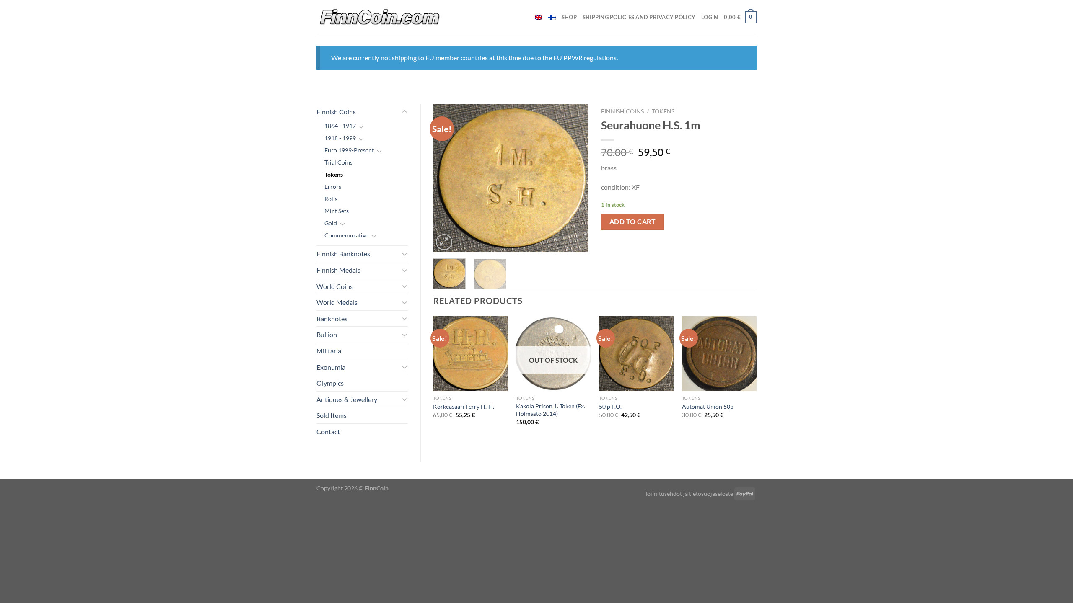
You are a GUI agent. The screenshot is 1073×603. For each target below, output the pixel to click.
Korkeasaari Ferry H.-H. (463, 406)
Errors (332, 186)
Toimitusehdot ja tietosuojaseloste (689, 493)
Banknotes (331, 318)
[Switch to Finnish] (552, 17)
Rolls (330, 198)
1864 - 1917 (340, 125)
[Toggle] (404, 112)
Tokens (333, 174)
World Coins (334, 286)
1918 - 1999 (340, 138)
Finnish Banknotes (343, 254)
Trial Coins (338, 162)
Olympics (330, 383)
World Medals (337, 302)
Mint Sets (336, 210)
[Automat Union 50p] (719, 353)
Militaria (328, 351)
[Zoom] (444, 242)
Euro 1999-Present (349, 150)
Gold (330, 223)
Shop (569, 17)
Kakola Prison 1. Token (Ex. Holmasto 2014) (550, 409)
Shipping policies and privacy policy (639, 17)
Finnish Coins (336, 112)
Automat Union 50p (707, 406)
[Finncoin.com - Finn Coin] (379, 17)
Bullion (326, 334)
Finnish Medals (338, 270)
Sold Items (331, 415)
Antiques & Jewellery (346, 399)
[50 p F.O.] (636, 353)
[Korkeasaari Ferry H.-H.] (470, 353)
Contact (328, 432)
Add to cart (632, 221)
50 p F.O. (610, 406)
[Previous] (446, 178)
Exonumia (330, 367)
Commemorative (346, 235)
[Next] (575, 178)
